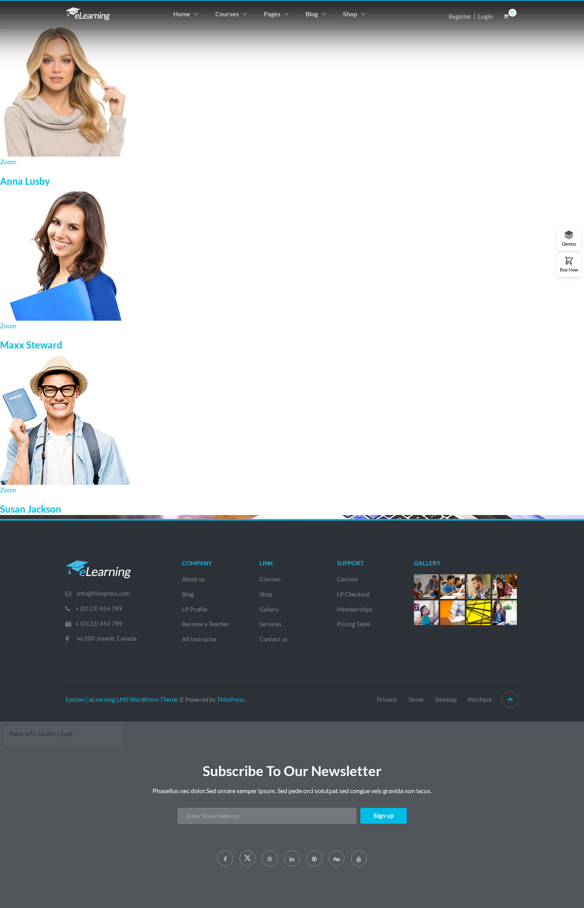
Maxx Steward (31, 344)
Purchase (480, 699)
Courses (227, 13)
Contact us (273, 639)
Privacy (387, 699)
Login (485, 16)
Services (270, 623)
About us (193, 579)
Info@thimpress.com (103, 593)
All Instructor (199, 639)
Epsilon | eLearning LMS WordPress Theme (122, 699)
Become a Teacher (205, 623)
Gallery (269, 609)
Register (460, 16)
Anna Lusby (25, 181)
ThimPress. (231, 699)
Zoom (8, 161)
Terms (416, 699)
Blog (312, 13)
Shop (350, 13)
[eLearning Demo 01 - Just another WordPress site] (88, 13)
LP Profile (194, 609)
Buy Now (569, 269)
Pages (272, 13)
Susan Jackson (30, 509)
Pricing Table (353, 623)
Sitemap (445, 699)
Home (181, 13)
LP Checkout (353, 594)
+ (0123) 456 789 (98, 608)
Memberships (355, 609)
